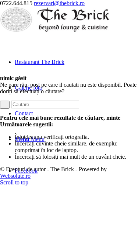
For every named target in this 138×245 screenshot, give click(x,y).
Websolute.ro (15, 176)
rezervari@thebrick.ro (59, 3)
